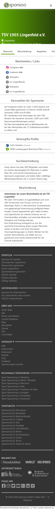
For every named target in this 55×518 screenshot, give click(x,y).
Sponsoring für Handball (12, 425)
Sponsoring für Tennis (11, 440)
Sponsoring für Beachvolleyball (15, 416)
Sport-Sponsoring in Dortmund (15, 398)
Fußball (37, 43)
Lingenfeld (9, 40)
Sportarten (8, 405)
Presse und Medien (10, 316)
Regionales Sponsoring (15, 373)
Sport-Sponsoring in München (15, 383)
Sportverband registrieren (13, 271)
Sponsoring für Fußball (12, 419)
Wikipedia (14, 77)
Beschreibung (24, 51)
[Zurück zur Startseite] (25, 5)
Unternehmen (9, 288)
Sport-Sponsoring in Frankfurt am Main (19, 389)
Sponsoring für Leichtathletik (14, 428)
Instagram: (16, 67)
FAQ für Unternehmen (11, 298)
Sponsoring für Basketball (13, 413)
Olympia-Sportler (9, 277)
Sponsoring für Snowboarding (15, 434)
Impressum (6, 352)
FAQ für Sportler (9, 274)
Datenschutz (7, 349)
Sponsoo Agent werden (12, 364)
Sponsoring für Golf (10, 422)
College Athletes (9, 280)
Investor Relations (9, 319)
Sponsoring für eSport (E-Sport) (16, 443)
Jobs (3, 313)
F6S (3, 331)
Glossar (4, 328)
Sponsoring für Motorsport (13, 410)
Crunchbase (6, 334)
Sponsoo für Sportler (11, 259)
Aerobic (8, 43)
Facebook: (15, 72)
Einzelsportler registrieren (13, 262)
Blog (3, 322)
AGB (3, 345)
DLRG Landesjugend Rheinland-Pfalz (26, 149)
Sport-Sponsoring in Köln (13, 386)
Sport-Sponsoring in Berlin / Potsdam (18, 380)
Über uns (6, 305)
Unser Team (6, 309)
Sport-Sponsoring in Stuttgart (15, 392)
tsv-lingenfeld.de (17, 82)
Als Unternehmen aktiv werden (15, 295)
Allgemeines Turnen (22, 43)
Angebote (41, 51)
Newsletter (6, 325)
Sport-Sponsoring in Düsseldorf (16, 395)
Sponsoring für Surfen (11, 437)
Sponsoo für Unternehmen (13, 292)
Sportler (6, 255)
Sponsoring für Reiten (11, 431)
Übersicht (7, 51)
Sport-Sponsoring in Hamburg (15, 377)
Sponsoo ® (7, 341)
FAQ (3, 358)
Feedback (5, 361)
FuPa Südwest (16, 145)
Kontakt (5, 355)
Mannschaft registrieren (12, 265)
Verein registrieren (10, 268)
